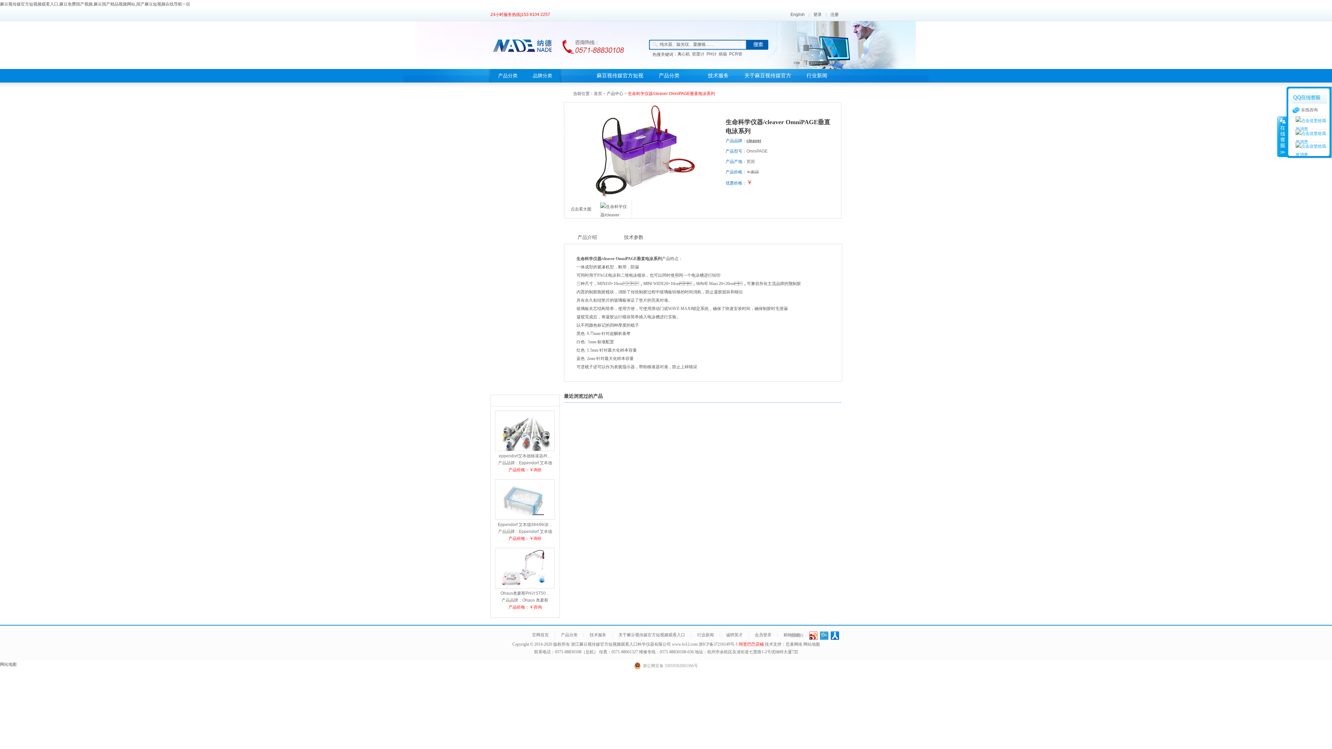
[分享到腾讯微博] (824, 635)
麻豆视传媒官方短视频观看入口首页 (620, 82)
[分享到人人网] (835, 635)
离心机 (683, 54)
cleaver (753, 140)
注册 (834, 14)
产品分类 (508, 75)
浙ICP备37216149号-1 (719, 644)
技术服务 (718, 75)
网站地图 (811, 644)
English (798, 14)
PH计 (712, 54)
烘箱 (723, 54)
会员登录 (763, 634)
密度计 (698, 54)
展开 (1282, 136)
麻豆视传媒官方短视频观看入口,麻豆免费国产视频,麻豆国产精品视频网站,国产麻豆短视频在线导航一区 (95, 4)
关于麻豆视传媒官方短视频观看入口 (767, 82)
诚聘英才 (734, 634)
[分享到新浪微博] (813, 635)
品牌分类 (542, 75)
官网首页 (540, 634)
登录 (817, 14)
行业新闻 (816, 75)
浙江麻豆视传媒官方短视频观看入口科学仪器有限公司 (621, 644)
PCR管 (735, 54)
